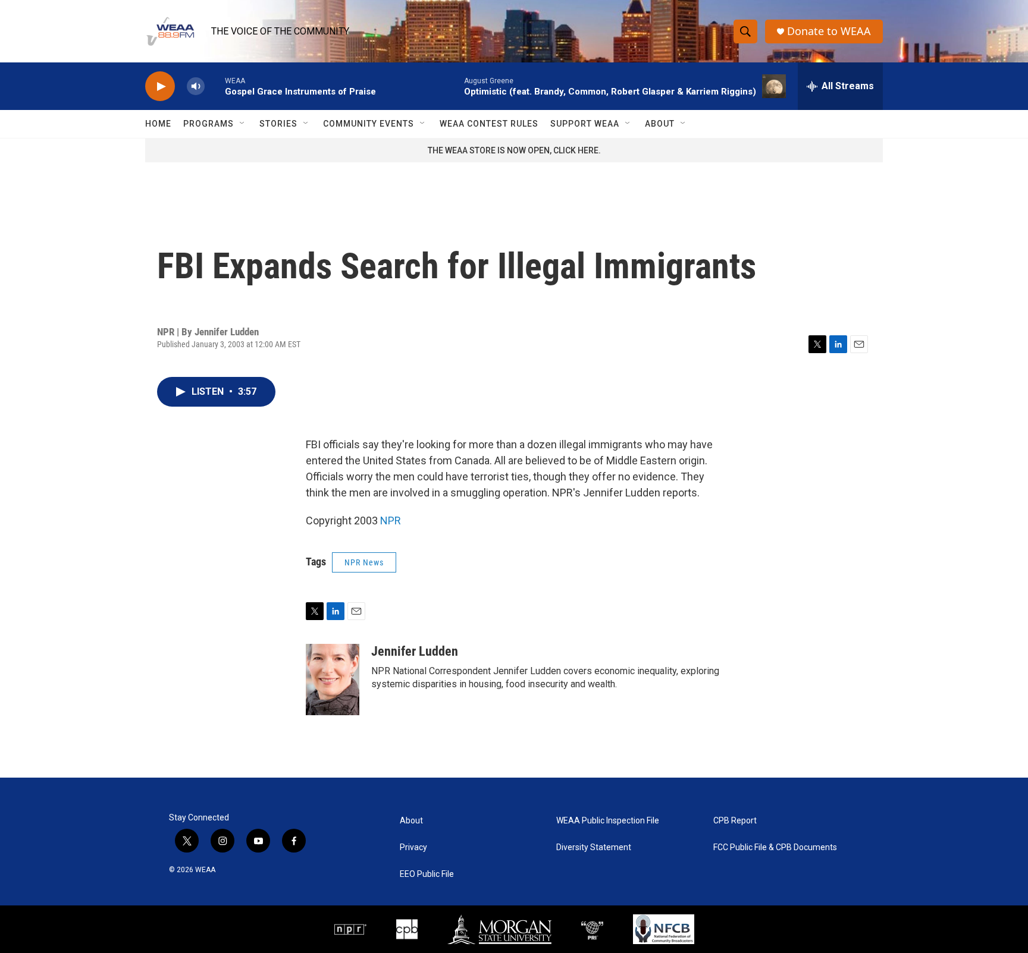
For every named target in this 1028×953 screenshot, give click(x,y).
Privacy (413, 847)
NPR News (364, 562)
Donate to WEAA (829, 31)
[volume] (196, 86)
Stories (278, 123)
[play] (160, 86)
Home (158, 123)
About (660, 123)
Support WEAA (584, 123)
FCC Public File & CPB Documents (775, 847)
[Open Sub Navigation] (242, 123)
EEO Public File (427, 874)
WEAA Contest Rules (489, 123)
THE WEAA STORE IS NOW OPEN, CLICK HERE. (514, 150)
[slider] (215, 86)
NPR (390, 520)
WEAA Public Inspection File (607, 820)
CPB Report (735, 820)
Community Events (368, 123)
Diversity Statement (593, 847)
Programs (208, 123)
